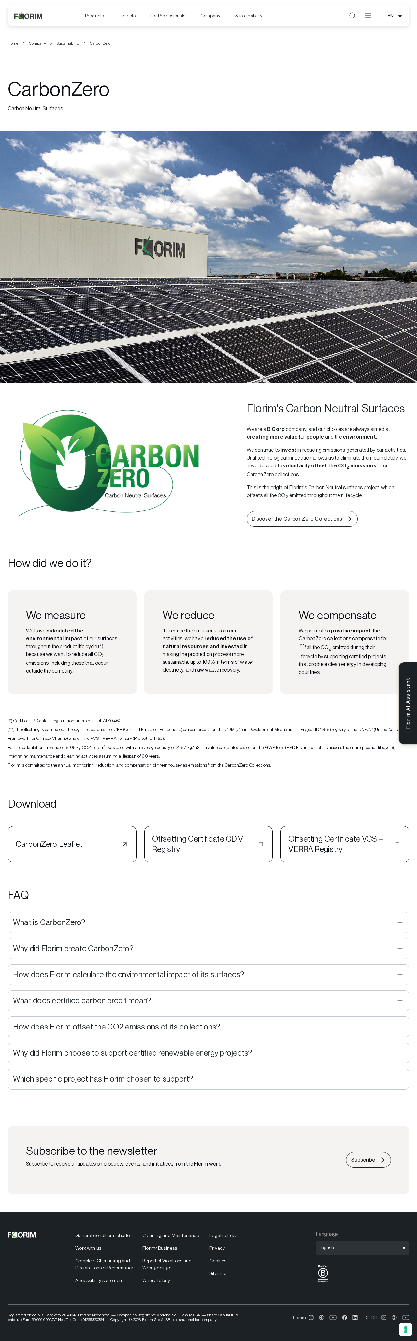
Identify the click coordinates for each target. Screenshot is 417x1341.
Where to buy (156, 1280)
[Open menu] (368, 16)
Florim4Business (159, 1248)
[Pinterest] (321, 1317)
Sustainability (249, 15)
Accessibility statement (99, 1280)
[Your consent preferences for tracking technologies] (405, 1329)
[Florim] (28, 16)
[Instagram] (311, 1317)
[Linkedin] (355, 1317)
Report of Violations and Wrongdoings (167, 1264)
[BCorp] (323, 1282)
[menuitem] (94, 16)
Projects (127, 15)
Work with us (88, 1248)
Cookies (217, 1260)
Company (210, 15)
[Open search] (352, 16)
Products (94, 15)
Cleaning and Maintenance (170, 1235)
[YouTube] (333, 1317)
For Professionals (167, 15)
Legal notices (223, 1235)
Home (13, 43)
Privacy (217, 1248)
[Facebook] (344, 1317)
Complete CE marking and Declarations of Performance (104, 1264)
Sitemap (217, 1273)
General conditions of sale (102, 1235)
